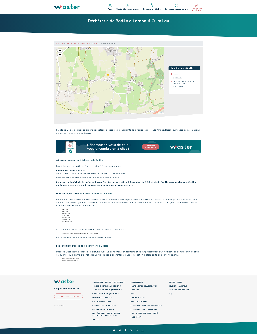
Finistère (77, 43)
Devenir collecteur (178, 286)
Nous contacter (70, 296)
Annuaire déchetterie (179, 290)
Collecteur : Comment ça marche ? (108, 282)
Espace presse (175, 282)
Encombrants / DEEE (101, 301)
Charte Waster (138, 298)
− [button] (60, 54)
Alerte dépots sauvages (127, 9)
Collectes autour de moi (176, 9)
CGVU (133, 294)
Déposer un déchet (152, 9)
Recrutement (137, 282)
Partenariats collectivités (144, 286)
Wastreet (97, 319)
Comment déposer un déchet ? (106, 286)
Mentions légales (139, 301)
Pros (110, 9)
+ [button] (60, 50)
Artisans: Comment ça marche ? (107, 290)
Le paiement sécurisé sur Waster (146, 305)
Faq (170, 294)
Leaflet (161, 113)
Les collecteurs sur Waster (144, 309)
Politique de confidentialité (144, 313)
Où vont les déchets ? (102, 298)
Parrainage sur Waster (103, 309)
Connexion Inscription (197, 9)
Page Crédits (137, 317)
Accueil (61, 43)
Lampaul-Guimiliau (90, 43)
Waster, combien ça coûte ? (105, 294)
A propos (135, 290)
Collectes (68, 43)
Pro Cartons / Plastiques (104, 305)
